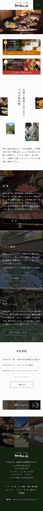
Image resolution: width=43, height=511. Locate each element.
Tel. (21, 465)
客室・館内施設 (32, 486)
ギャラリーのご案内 (25, 365)
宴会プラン (34, 489)
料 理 (14, 486)
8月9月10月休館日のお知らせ (28, 359)
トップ (7, 486)
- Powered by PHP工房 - (21, 377)
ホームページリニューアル (27, 371)
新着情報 (22, 493)
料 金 (26, 489)
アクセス (19, 489)
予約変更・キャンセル (21, 436)
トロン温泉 (21, 486)
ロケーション (9, 489)
